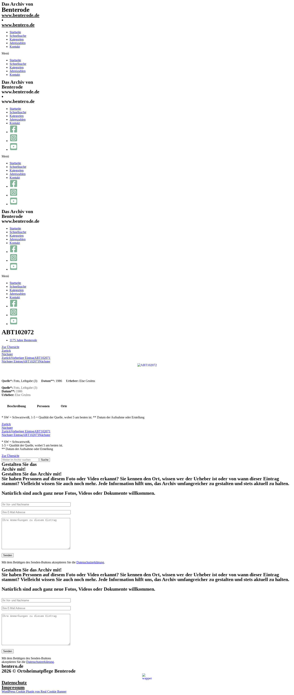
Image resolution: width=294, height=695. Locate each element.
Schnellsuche (18, 35)
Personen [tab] (43, 406)
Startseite (15, 32)
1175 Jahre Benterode (23, 340)
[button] (147, 53)
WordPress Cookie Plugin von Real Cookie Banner (34, 691)
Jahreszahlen (18, 43)
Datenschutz (14, 682)
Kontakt (15, 46)
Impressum (13, 687)
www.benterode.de (20, 15)
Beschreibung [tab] (16, 406)
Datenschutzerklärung (90, 562)
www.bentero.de (18, 24)
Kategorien (17, 39)
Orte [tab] (64, 406)
